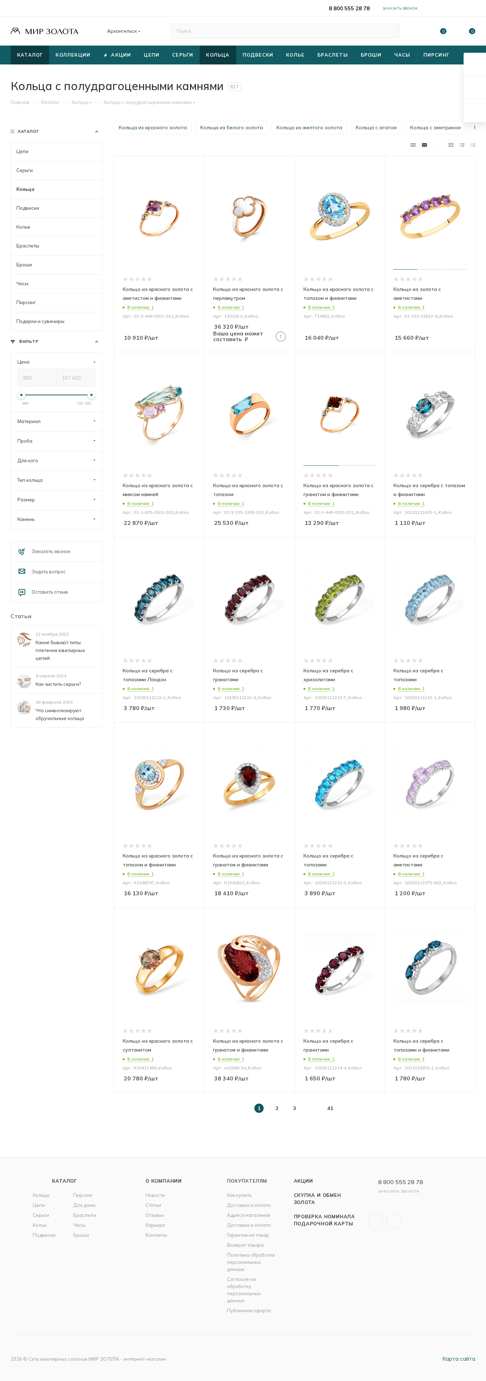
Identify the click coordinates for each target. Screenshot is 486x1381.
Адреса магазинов (248, 1215)
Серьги (41, 1215)
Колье (40, 1225)
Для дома (84, 1205)
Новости (155, 1195)
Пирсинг (83, 1195)
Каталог (64, 1181)
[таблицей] (473, 145)
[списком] (462, 145)
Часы (79, 1225)
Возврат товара (245, 1245)
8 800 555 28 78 (349, 8)
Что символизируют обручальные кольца (60, 714)
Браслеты (84, 1215)
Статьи (21, 616)
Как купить (239, 1195)
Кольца (41, 1195)
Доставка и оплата (249, 1205)
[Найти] (391, 31)
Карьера (155, 1225)
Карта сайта (458, 1358)
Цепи (39, 1205)
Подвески (44, 1235)
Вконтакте (375, 1221)
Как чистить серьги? (58, 684)
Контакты (156, 1235)
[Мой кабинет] (472, 9)
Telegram (393, 1221)
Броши (81, 1235)
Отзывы (155, 1215)
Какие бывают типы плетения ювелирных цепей (60, 650)
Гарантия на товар (248, 1235)
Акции (303, 1181)
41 (330, 1108)
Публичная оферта (249, 1310)
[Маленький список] (413, 145)
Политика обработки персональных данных (251, 1262)
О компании (164, 1181)
